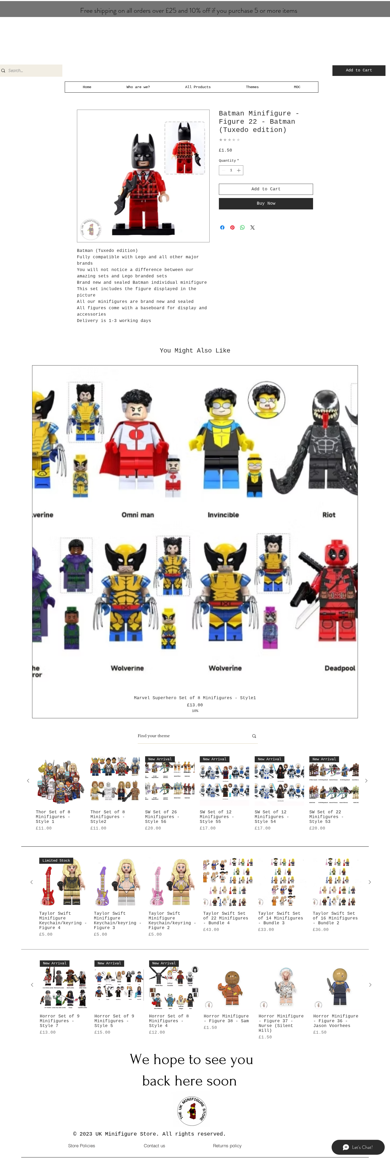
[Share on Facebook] (222, 227)
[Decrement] (223, 170)
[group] (195, 542)
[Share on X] (252, 227)
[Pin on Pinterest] (232, 227)
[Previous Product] (28, 780)
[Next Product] (366, 780)
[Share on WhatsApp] (242, 227)
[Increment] (239, 170)
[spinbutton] (231, 170)
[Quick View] (60, 781)
